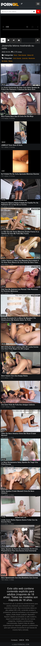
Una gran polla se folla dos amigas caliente (18, 404)
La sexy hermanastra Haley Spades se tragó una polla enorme (19, 463)
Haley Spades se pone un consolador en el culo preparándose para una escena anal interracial (19, 550)
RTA (27, 640)
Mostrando (32, 58)
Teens (15, 55)
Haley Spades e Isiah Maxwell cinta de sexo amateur (17, 492)
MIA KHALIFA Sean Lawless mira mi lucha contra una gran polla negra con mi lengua (19, 348)
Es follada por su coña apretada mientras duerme (20, 174)
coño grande (17, 58)
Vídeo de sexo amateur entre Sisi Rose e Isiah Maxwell (18, 434)
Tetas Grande (22, 55)
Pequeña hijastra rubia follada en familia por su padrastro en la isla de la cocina (19, 204)
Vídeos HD (30, 55)
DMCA (21, 640)
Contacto (14, 640)
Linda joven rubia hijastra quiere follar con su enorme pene (19, 521)
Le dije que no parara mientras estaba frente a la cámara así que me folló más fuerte (20, 233)
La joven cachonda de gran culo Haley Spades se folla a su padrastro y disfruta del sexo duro (20, 88)
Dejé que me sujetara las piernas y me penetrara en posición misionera (19, 290)
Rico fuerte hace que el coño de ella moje (17, 116)
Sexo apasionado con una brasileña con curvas (19, 577)
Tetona (10, 61)
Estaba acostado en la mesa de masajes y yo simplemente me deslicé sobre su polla (18, 319)
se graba (4, 61)
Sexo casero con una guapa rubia (14, 376)
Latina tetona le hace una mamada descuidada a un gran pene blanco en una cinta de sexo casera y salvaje (20, 262)
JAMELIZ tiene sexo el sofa (11, 145)
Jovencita (25, 58)
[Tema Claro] (22, 4)
